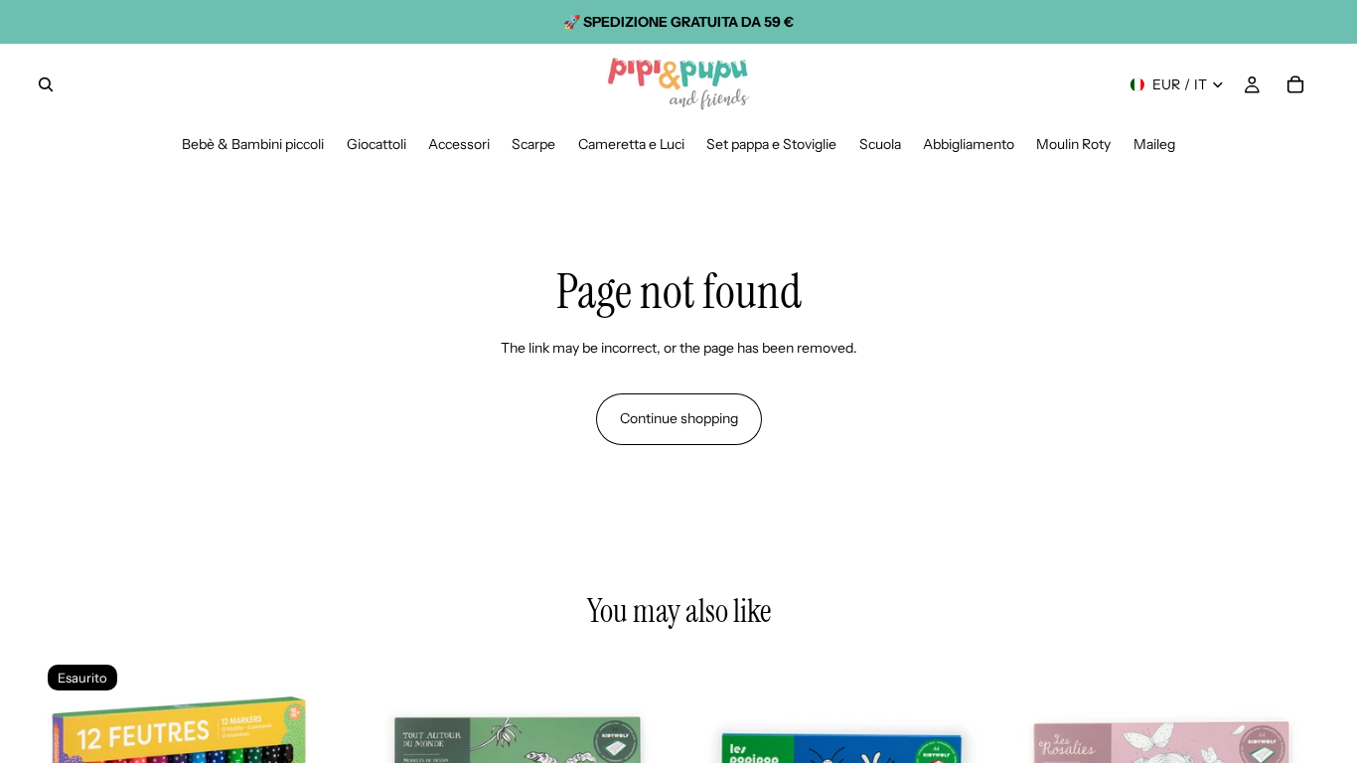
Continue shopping (679, 418)
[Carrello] (1295, 84)
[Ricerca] (46, 84)
